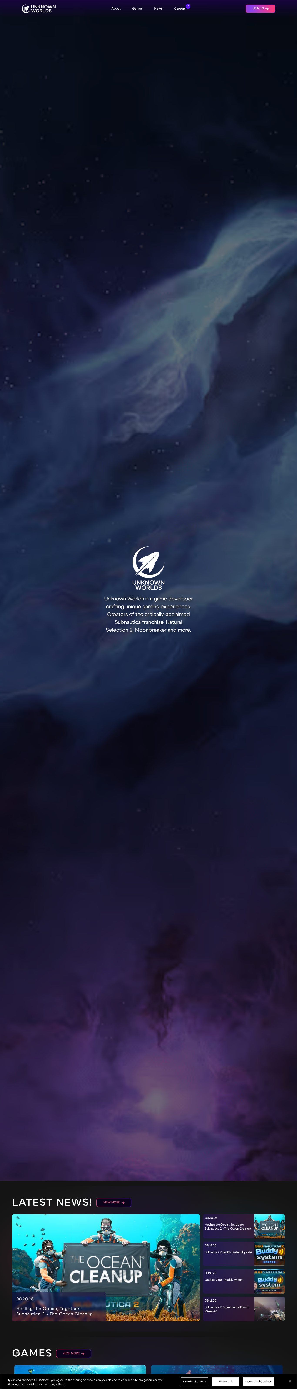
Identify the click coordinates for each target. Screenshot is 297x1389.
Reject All (225, 1381)
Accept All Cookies (258, 1381)
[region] (148, 1381)
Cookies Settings (194, 1381)
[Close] (290, 1381)
